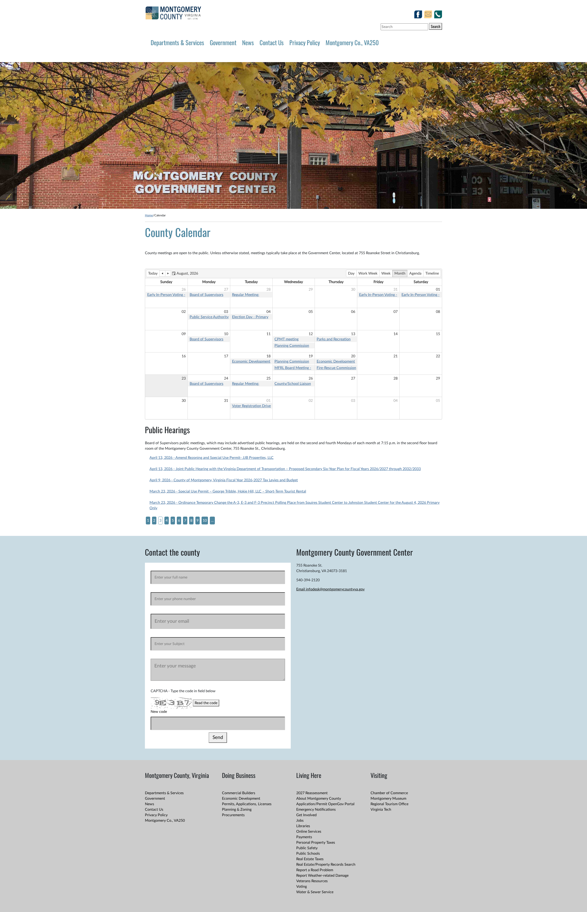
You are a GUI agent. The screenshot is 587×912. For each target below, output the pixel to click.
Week (385, 273)
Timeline (432, 273)
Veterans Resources (312, 881)
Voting (301, 886)
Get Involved (306, 815)
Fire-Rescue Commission (336, 368)
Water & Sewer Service (314, 892)
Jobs (300, 820)
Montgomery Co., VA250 (352, 42)
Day (351, 273)
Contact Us (272, 42)
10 (205, 520)
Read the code (206, 703)
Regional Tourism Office (389, 804)
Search (435, 26)
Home (149, 215)
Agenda (415, 273)
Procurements (233, 815)
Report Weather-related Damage (322, 875)
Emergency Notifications (316, 809)
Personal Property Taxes (315, 842)
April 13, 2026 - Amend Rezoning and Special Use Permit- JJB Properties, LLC (212, 458)
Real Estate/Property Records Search (325, 864)
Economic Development (241, 798)
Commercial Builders (238, 793)
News (248, 42)
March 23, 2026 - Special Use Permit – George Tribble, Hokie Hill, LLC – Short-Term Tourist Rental (228, 491)
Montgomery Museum (388, 798)
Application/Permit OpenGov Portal (325, 804)
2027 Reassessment (312, 793)
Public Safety (307, 848)
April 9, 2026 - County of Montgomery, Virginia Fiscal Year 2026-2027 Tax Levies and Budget (224, 480)
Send (218, 737)
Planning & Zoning (237, 809)
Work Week (367, 273)
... (212, 520)
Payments (304, 837)
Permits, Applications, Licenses (246, 804)
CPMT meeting (286, 339)
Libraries (303, 826)
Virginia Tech (381, 809)
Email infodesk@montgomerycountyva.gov (330, 589)
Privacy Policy (304, 42)
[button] (185, 273)
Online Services (308, 831)
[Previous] (162, 273)
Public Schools (308, 853)
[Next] (168, 273)
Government (223, 42)
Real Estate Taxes (310, 859)
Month (399, 273)
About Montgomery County (318, 798)
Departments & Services (177, 42)
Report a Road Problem (314, 870)
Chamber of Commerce (389, 793)
